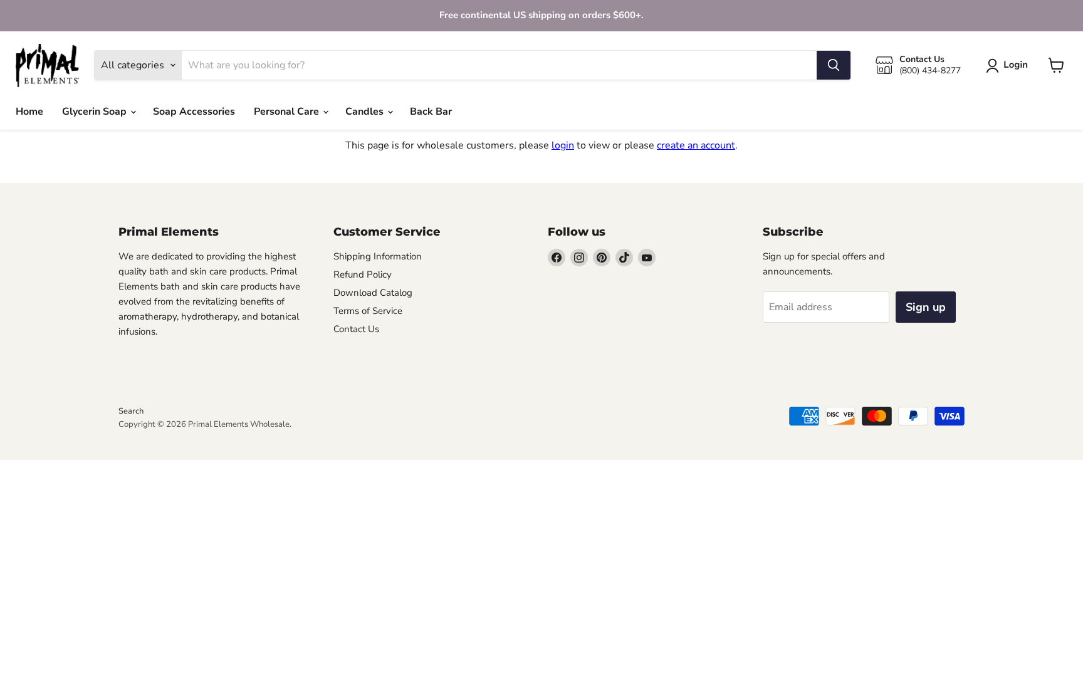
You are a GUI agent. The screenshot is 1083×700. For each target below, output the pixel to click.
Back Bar (431, 111)
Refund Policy (362, 274)
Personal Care (288, 111)
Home (29, 111)
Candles (365, 111)
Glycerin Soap (95, 111)
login (563, 145)
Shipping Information (377, 256)
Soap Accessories (194, 111)
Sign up (926, 307)
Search (131, 411)
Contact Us (356, 329)
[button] (1009, 65)
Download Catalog (372, 292)
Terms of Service (367, 311)
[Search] (833, 65)
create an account (696, 145)
